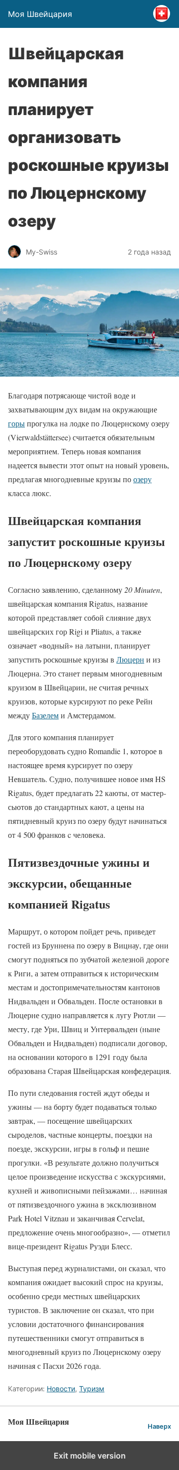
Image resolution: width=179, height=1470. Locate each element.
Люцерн (130, 659)
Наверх (159, 1426)
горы (16, 423)
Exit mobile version (90, 1456)
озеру (142, 479)
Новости (61, 1388)
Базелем (45, 715)
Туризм (91, 1388)
